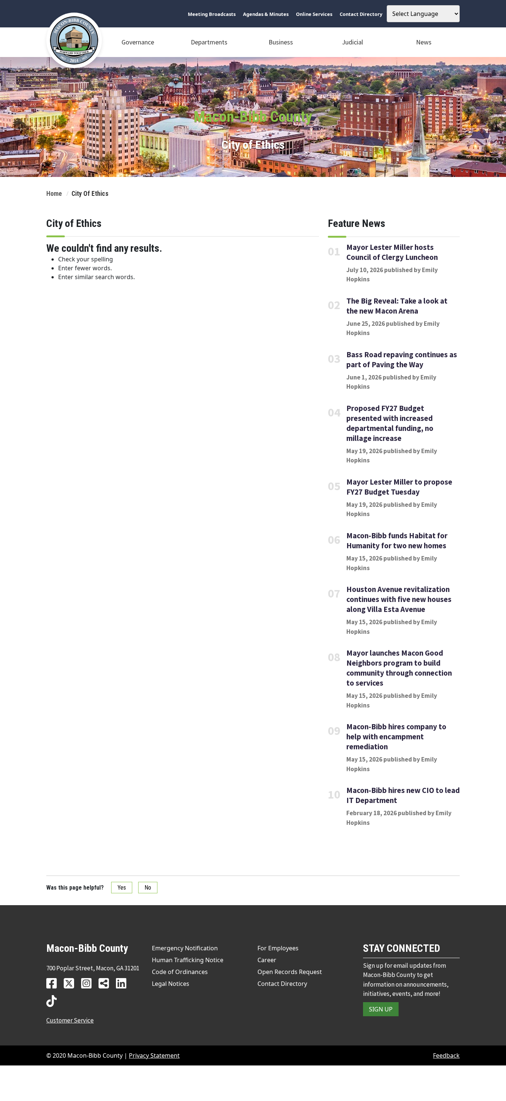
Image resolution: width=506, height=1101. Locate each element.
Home (54, 193)
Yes (121, 887)
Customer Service (70, 1020)
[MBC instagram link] (89, 983)
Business (281, 42)
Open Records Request (289, 972)
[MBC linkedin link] (124, 983)
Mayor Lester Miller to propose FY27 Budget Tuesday (399, 487)
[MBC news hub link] (106, 983)
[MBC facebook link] (54, 983)
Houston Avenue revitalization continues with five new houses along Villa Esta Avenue (399, 599)
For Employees (278, 948)
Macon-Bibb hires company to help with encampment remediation (396, 737)
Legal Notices (170, 984)
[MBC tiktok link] (54, 1001)
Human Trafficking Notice (187, 960)
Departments (209, 42)
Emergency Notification (185, 948)
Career (266, 960)
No (147, 887)
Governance (137, 42)
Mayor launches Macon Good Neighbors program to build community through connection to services (399, 668)
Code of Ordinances (180, 972)
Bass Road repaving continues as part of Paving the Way (401, 359)
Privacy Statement (154, 1055)
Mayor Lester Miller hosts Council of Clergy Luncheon (392, 252)
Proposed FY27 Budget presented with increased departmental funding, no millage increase (389, 423)
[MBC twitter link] (72, 983)
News (424, 42)
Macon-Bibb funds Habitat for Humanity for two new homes (396, 540)
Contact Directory (282, 984)
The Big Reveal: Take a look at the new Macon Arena (396, 306)
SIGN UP (381, 1009)
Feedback (446, 1055)
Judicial (352, 42)
